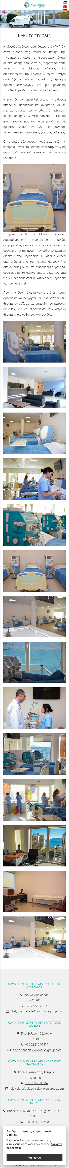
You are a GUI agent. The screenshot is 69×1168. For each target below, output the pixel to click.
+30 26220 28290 (36, 1006)
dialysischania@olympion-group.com (37, 1050)
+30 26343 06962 (36, 1083)
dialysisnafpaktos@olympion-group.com (37, 1088)
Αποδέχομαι (34, 1157)
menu (5, 5)
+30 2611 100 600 (37, 1122)
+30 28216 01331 (36, 1044)
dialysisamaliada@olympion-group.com (37, 1011)
